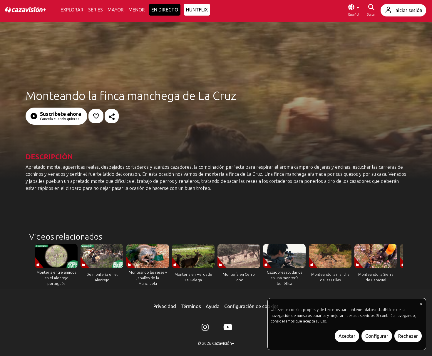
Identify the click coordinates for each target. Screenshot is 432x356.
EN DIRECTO (164, 9)
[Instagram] (205, 328)
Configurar (376, 336)
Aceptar (347, 336)
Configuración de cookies (251, 306)
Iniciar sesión (408, 10)
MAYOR (116, 9)
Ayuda (213, 306)
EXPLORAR (72, 9)
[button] (353, 10)
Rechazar (408, 336)
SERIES (95, 9)
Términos (191, 306)
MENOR (136, 9)
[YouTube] (227, 328)
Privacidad (164, 306)
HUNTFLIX (197, 9)
